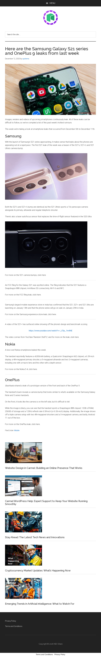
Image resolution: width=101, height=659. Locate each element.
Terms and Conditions (13, 626)
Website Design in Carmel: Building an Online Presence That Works (43, 468)
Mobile (16, 430)
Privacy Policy (10, 621)
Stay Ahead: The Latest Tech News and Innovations (35, 537)
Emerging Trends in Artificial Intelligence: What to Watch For (39, 603)
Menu (52, 3)
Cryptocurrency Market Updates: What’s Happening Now (38, 570)
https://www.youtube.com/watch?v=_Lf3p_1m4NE (50, 331)
